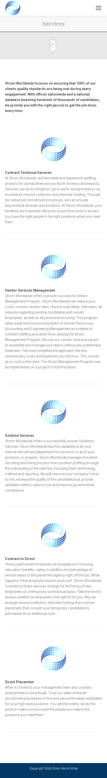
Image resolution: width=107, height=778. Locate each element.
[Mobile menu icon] (98, 7)
